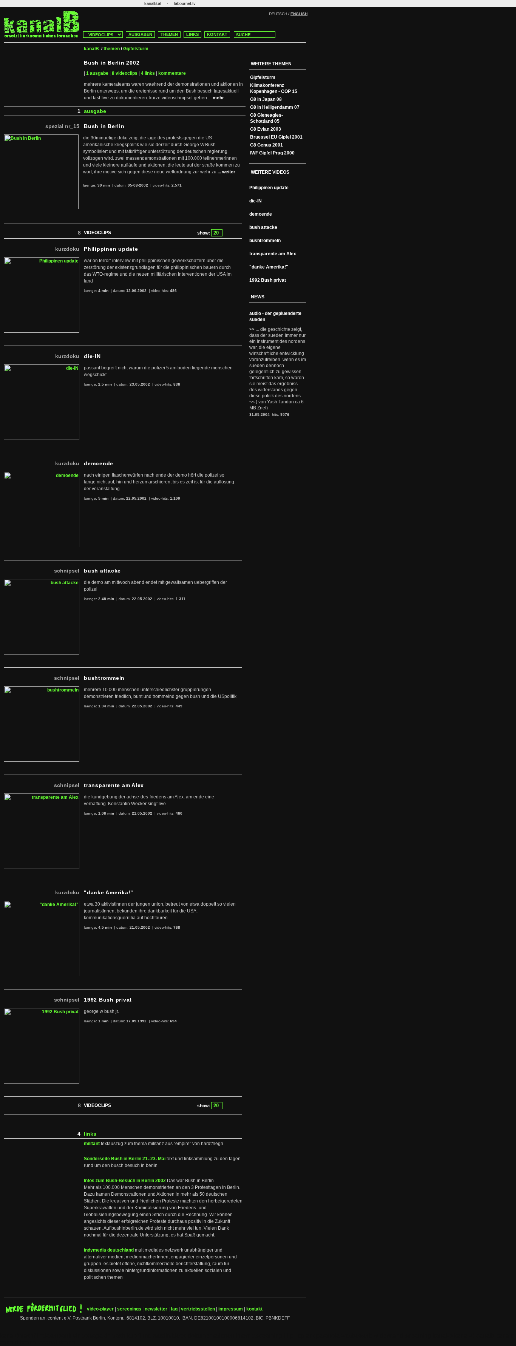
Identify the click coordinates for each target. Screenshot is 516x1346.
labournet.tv (185, 3)
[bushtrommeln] (41, 689)
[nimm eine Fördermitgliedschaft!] (44, 1311)
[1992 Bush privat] (41, 1011)
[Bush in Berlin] (41, 137)
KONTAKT (217, 34)
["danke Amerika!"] (41, 903)
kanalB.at (152, 3)
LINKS (192, 34)
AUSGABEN (140, 34)
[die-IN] (41, 367)
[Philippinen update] (41, 260)
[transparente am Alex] (41, 796)
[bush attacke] (41, 582)
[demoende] (41, 474)
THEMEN (169, 34)
